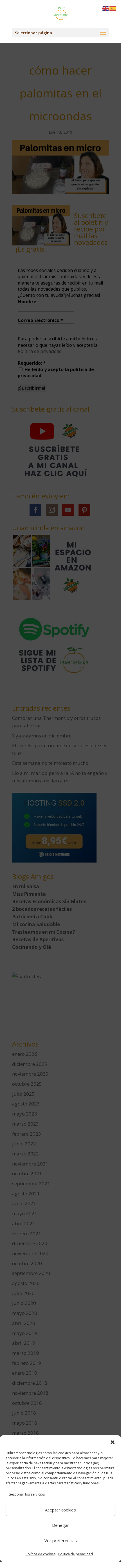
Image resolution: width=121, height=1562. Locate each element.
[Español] (113, 8)
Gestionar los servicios (26, 1494)
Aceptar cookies (60, 1510)
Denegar (60, 1525)
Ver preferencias (60, 1540)
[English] (105, 8)
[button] (112, 1442)
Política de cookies (40, 1554)
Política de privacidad (75, 1554)
